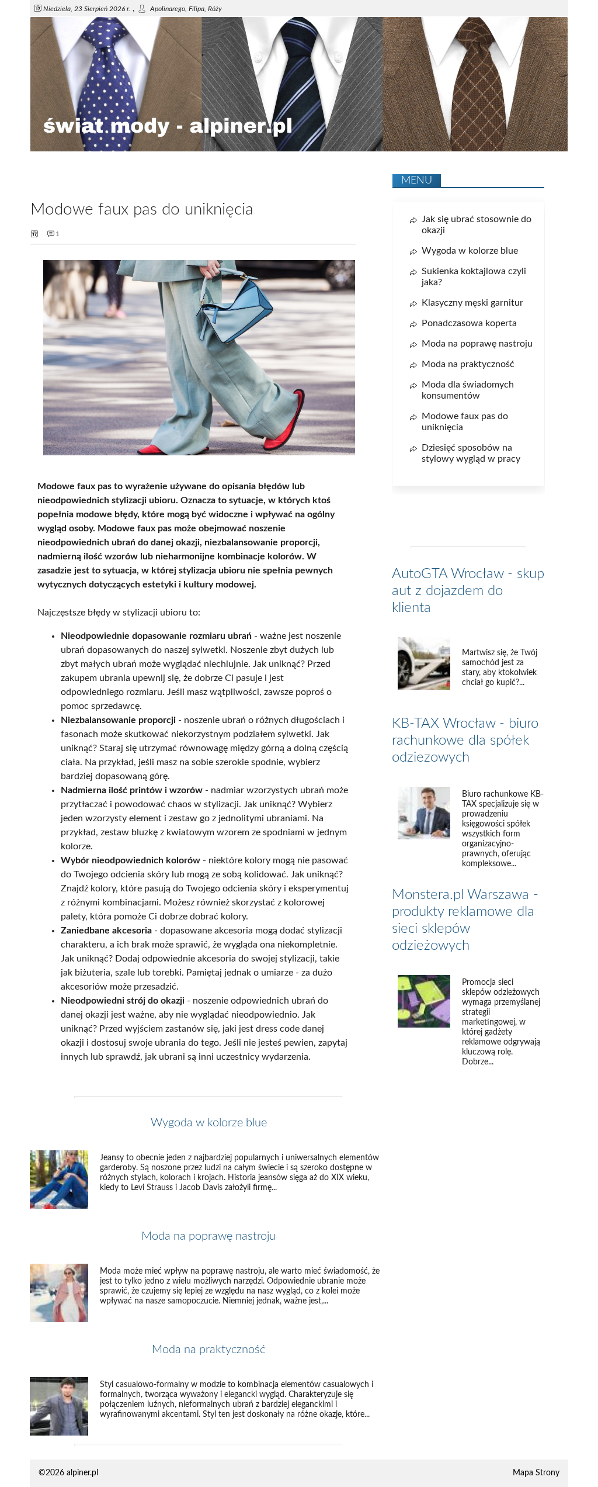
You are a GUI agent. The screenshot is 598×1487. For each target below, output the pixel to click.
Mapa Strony (536, 1473)
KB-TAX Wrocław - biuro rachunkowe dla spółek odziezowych (465, 741)
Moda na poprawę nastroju (208, 1236)
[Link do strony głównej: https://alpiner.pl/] (299, 149)
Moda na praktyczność (208, 1349)
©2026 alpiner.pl (68, 1473)
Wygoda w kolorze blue (209, 1123)
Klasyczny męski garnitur (472, 302)
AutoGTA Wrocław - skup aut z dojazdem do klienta (468, 591)
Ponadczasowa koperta (469, 323)
